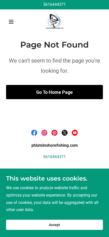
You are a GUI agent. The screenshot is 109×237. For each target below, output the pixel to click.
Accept (54, 225)
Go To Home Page (54, 92)
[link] (54, 21)
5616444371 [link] (54, 4)
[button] (13, 22)
